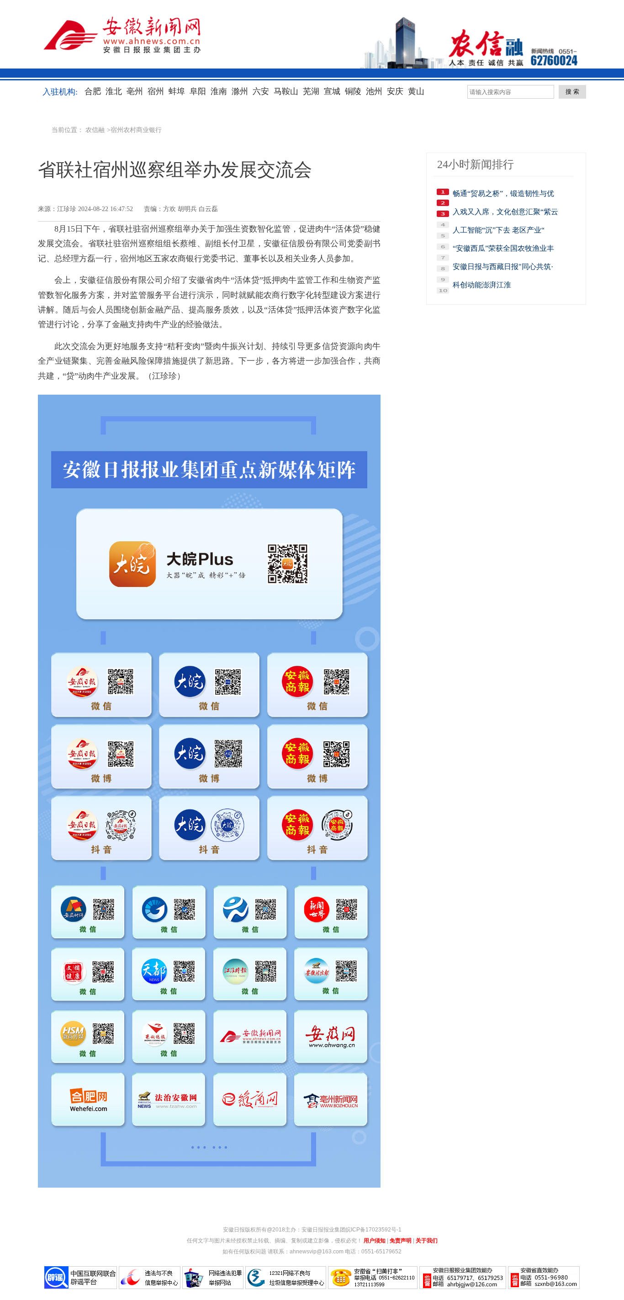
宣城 (332, 91)
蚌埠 (177, 91)
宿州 (156, 91)
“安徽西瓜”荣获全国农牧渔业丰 (503, 248)
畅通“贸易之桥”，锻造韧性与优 (503, 193)
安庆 (395, 91)
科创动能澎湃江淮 (482, 285)
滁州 (240, 91)
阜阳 (198, 91)
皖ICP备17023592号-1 (373, 1229)
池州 (374, 91)
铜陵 (353, 91)
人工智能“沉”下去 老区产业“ (499, 230)
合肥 (93, 91)
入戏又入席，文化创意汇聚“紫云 (505, 212)
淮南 (219, 91)
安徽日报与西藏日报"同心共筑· (503, 266)
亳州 (135, 91)
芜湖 (311, 91)
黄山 (416, 91)
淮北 (114, 91)
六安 (261, 91)
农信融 (95, 130)
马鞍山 (286, 91)
